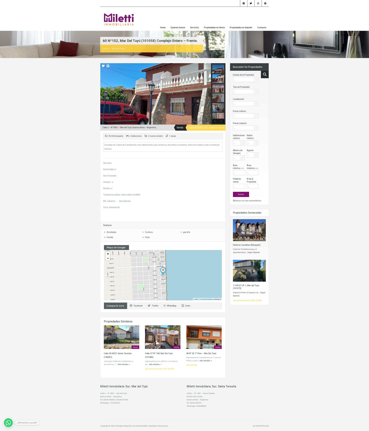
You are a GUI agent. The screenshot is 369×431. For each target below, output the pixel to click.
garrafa (186, 232)
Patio (147, 237)
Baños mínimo (250, 136)
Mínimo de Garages (237, 151)
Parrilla (110, 237)
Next (208, 93)
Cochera (149, 232)
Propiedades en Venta (214, 27)
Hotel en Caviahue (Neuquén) (246, 245)
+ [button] (108, 254)
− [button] (108, 258)
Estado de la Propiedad (243, 75)
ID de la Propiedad (251, 180)
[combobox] (245, 79)
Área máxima (252, 166)
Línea (187, 306)
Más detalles (123, 364)
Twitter (155, 306)
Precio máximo (240, 123)
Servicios (194, 27)
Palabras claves (237, 180)
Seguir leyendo (253, 252)
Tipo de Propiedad (241, 87)
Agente (250, 150)
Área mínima (238, 166)
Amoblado (111, 232)
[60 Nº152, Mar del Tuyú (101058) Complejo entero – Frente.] (163, 271)
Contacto (261, 27)
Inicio (105, 48)
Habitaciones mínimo (239, 136)
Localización (238, 99)
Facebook (138, 306)
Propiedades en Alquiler (241, 27)
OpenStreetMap (206, 299)
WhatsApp (171, 306)
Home (163, 27)
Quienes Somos (178, 27)
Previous (102, 93)
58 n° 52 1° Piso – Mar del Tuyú (201, 353)
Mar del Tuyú (118, 48)
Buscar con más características (248, 201)
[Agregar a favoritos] (103, 67)
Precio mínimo (239, 111)
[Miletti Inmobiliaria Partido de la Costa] (119, 21)
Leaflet (196, 299)
